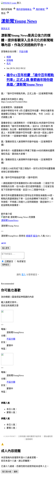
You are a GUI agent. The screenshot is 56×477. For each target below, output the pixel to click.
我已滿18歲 (6, 472)
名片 (9, 63)
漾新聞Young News (19, 21)
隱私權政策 (48, 436)
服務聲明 (29, 439)
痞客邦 (29, 236)
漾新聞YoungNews (9, 220)
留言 (35, 236)
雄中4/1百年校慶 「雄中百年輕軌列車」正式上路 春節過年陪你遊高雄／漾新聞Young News (30, 79)
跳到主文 (5, 28)
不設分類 (23, 51)
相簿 (9, 57)
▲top (3, 243)
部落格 (10, 60)
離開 (15, 472)
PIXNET (13, 436)
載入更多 (5, 248)
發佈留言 (5, 265)
